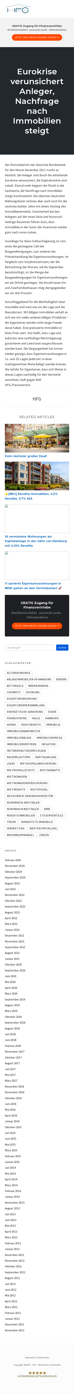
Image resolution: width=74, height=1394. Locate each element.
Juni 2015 (10, 1138)
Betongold (15, 686)
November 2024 (14, 866)
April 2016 (11, 1115)
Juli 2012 (10, 1284)
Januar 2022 (12, 929)
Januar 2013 (12, 1249)
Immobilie (53, 724)
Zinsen (44, 835)
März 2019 (11, 1011)
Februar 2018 (13, 1046)
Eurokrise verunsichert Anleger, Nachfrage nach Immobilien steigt (37, 100)
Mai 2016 (10, 1109)
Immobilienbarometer (23, 731)
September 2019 (15, 999)
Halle (36, 718)
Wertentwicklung (43, 828)
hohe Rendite (31, 724)
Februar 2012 (13, 1313)
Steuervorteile (51, 815)
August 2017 (12, 1063)
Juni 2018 (10, 1040)
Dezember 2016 (14, 1086)
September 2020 (15, 970)
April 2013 (11, 1231)
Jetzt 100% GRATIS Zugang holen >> (37, 37)
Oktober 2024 (13, 871)
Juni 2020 (10, 976)
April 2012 (11, 1301)
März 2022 (11, 924)
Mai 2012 (10, 1295)
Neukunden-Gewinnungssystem (30, 796)
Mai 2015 (10, 1144)
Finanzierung (17, 718)
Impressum (30, 1357)
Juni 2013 (10, 1220)
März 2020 (11, 993)
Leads (11, 763)
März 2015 (11, 1150)
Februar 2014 (13, 1191)
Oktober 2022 (13, 900)
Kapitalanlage (46, 757)
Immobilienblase (19, 737)
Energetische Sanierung (25, 711)
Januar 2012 (12, 1318)
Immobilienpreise (49, 737)
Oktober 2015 (13, 1127)
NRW (47, 809)
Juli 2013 (10, 1214)
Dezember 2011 (14, 1324)
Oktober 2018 (13, 1017)
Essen (52, 711)
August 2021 (12, 953)
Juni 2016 (10, 1104)
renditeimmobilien (21, 815)
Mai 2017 (10, 1075)
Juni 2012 (10, 1289)
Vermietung (15, 828)
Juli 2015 (10, 1133)
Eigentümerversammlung (26, 705)
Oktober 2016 (13, 1098)
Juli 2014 (10, 1167)
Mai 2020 (10, 982)
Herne (11, 724)
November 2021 (14, 941)
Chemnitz (14, 692)
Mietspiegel (39, 789)
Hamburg (52, 718)
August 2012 (12, 1278)
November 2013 (14, 1202)
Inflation (48, 744)
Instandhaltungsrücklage (26, 750)
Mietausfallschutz (21, 770)
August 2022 (12, 912)
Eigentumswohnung (22, 698)
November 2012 (14, 1260)
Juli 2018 (10, 1034)
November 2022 (14, 895)
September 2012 (15, 1272)
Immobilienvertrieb (21, 744)
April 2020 (11, 988)
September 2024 (15, 877)
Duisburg (33, 692)
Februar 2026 (13, 860)
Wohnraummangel (20, 835)
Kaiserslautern (18, 757)
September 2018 (15, 1022)
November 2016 (14, 1092)
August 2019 (12, 1005)
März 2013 (11, 1237)
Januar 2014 (12, 1196)
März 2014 (11, 1185)
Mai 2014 (10, 1173)
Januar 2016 (12, 1121)
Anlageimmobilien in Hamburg (29, 679)
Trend (11, 822)
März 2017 (11, 1080)
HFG (37, 399)
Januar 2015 (12, 1162)
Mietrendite (16, 789)
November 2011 (14, 1330)
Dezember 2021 (14, 935)
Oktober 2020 (13, 964)
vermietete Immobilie (37, 822)
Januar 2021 (12, 959)
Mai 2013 (10, 1225)
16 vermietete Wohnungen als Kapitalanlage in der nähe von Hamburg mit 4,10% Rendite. (36, 541)
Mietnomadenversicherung (27, 783)
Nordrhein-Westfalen (23, 802)
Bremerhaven (38, 686)
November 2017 (14, 1051)
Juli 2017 (10, 1069)
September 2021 (15, 947)
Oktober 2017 (13, 1057)
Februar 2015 (13, 1156)
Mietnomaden (17, 776)
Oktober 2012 (13, 1266)
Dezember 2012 (14, 1255)
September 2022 (15, 906)
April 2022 (11, 918)
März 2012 (11, 1307)
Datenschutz (43, 1357)
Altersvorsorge (19, 673)
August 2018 (12, 1028)
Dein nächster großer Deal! (26, 456)
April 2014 (11, 1179)
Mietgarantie (50, 770)
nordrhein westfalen (23, 809)
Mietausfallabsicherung (38, 763)
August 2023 (12, 883)
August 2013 (12, 1208)
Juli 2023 (10, 889)
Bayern (61, 679)
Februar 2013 (13, 1243)
